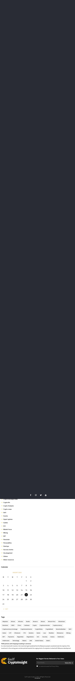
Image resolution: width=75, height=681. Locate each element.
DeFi (4, 512)
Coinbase (26, 625)
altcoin (13, 621)
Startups (6, 546)
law (44, 633)
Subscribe (68, 663)
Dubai (4, 633)
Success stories (8, 549)
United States (39, 640)
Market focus (7, 529)
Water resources (8, 560)
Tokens (24, 640)
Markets (51, 633)
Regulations (30, 637)
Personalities (7, 543)
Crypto (35, 625)
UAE (31, 640)
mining (68, 633)
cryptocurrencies (45, 625)
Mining (5, 533)
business (5, 625)
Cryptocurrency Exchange (10, 629)
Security (44, 637)
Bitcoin (43, 621)
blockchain (61, 621)
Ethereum (17, 633)
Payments (11, 637)
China (19, 625)
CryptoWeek (49, 629)
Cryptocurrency (57, 625)
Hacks (38, 633)
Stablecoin (61, 637)
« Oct (6, 609)
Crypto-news (7, 509)
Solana (52, 637)
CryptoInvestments (26, 629)
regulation (20, 637)
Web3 (48, 640)
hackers (31, 633)
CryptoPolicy (39, 629)
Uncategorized (7, 553)
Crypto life (6, 502)
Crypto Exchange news (10, 499)
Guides (5, 523)
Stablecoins (6, 640)
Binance (35, 621)
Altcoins (20, 621)
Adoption (5, 621)
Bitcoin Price (51, 621)
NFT (4, 536)
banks (28, 621)
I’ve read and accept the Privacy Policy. (48, 666)
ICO (4, 526)
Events (5, 516)
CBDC (12, 625)
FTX (25, 633)
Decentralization (61, 629)
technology (16, 640)
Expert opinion (8, 519)
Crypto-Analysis (8, 506)
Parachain (6, 539)
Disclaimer (37, 678)
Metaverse (60, 633)
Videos (5, 556)
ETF (10, 633)
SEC (38, 637)
